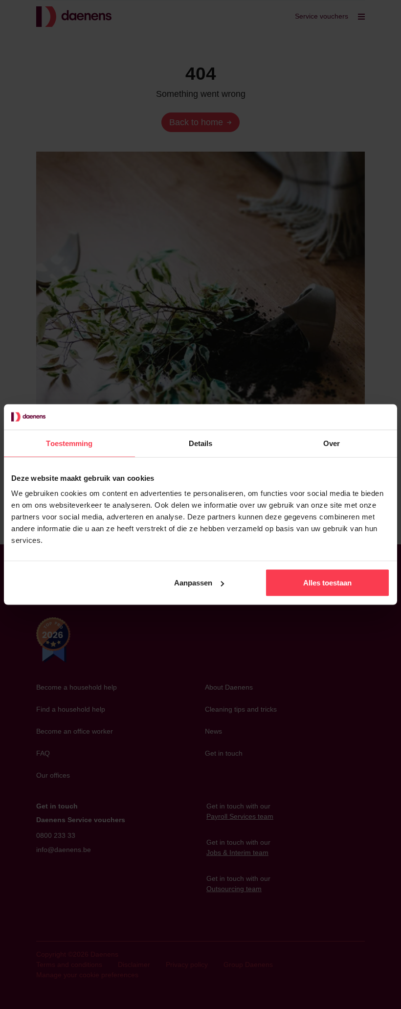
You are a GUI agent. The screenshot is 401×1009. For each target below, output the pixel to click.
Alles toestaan (327, 583)
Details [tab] (201, 443)
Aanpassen (193, 583)
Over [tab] (331, 443)
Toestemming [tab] (69, 443)
